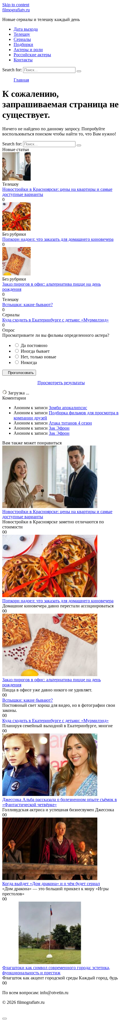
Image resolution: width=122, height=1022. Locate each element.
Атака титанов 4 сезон (70, 423)
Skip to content (15, 4)
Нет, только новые (38, 356)
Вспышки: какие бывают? (27, 304)
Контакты (23, 59)
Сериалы (22, 39)
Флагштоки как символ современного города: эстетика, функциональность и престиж (56, 970)
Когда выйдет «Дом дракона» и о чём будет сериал (51, 883)
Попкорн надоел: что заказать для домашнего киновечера (57, 239)
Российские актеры (32, 54)
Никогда (29, 362)
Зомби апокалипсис (68, 407)
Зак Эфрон (59, 428)
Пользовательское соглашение (31, 1012)
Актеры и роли (28, 49)
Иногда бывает (35, 351)
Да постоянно (34, 345)
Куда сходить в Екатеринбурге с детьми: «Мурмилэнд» (55, 319)
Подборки (23, 44)
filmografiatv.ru (16, 9)
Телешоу (22, 34)
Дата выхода (26, 29)
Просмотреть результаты (61, 382)
